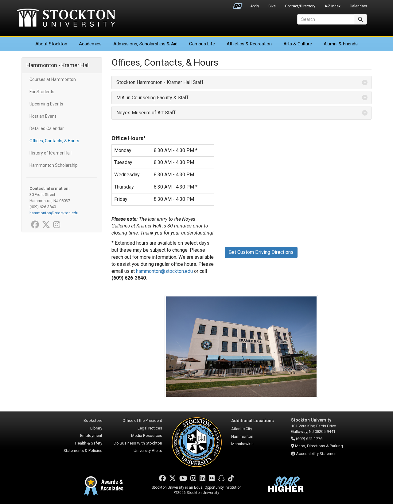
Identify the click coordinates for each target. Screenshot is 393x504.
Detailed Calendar (46, 128)
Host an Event (42, 116)
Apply (254, 6)
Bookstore (93, 420)
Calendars (358, 6)
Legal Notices (150, 428)
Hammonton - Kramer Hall (58, 65)
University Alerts (148, 450)
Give (272, 6)
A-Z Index (332, 6)
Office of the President (142, 420)
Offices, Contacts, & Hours (54, 140)
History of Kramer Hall (50, 153)
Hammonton (242, 436)
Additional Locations (252, 420)
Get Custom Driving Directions (261, 252)
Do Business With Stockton (138, 443)
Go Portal (238, 4)
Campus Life (202, 44)
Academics (90, 44)
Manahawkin (242, 443)
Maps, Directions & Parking (319, 446)
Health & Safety (88, 443)
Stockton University (66, 18)
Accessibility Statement (317, 453)
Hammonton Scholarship (53, 165)
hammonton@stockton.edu (164, 271)
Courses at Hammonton (52, 79)
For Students (41, 91)
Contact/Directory (300, 6)
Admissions (145, 44)
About (51, 44)
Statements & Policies (83, 450)
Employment (91, 435)
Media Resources (146, 435)
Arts (297, 44)
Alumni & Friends (341, 44)
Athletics (249, 44)
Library (96, 428)
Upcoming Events (46, 103)
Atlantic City (241, 428)
